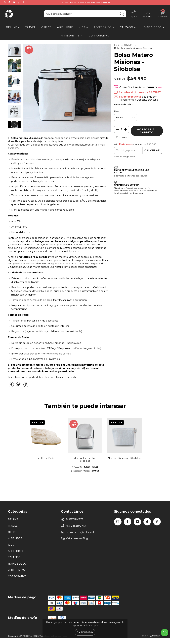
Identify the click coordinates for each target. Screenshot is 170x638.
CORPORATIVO (99, 35)
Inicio (117, 45)
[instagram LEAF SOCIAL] (4, 2)
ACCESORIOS (103, 27)
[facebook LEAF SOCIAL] (9, 2)
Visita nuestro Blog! (77, 538)
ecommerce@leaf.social (80, 532)
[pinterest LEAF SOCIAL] (23, 2)
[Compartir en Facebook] (11, 385)
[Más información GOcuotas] (160, 87)
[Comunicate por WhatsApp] (164, 632)
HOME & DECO (151, 27)
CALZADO (127, 27)
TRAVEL (30, 27)
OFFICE (46, 27)
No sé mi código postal (124, 156)
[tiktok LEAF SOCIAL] (19, 2)
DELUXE (12, 27)
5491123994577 (74, 519)
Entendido (85, 632)
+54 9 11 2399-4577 (77, 525)
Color (116, 111)
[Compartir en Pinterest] (25, 385)
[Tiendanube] (151, 636)
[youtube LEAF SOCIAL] (14, 2)
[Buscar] (122, 14)
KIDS (82, 27)
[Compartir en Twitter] (19, 385)
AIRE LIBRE (65, 27)
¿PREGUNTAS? (71, 35)
